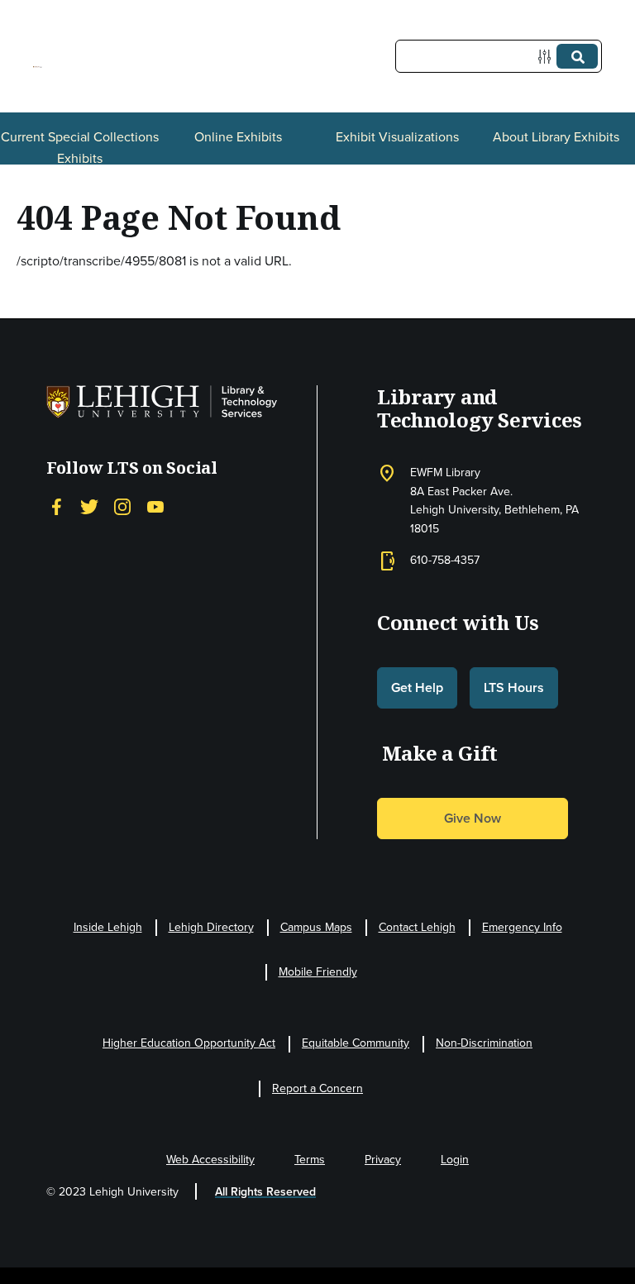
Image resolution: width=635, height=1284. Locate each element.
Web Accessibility (210, 1159)
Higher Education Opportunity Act (189, 1043)
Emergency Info (522, 927)
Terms (309, 1159)
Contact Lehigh (417, 927)
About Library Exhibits (556, 136)
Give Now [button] (472, 818)
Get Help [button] (417, 687)
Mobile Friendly (318, 972)
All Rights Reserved (265, 1191)
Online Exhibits (238, 136)
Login (455, 1159)
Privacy (383, 1159)
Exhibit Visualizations (397, 136)
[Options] (547, 57)
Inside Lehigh (108, 927)
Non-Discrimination (484, 1043)
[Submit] (577, 56)
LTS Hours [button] (514, 687)
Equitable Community (355, 1043)
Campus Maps (316, 927)
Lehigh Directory (211, 927)
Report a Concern (317, 1088)
